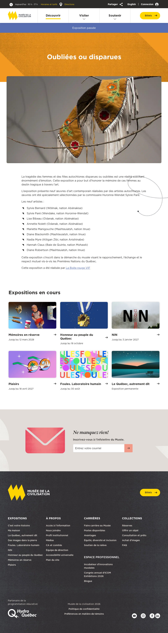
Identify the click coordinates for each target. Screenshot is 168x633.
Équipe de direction (57, 550)
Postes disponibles (94, 530)
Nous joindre (53, 530)
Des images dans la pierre (22, 540)
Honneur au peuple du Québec (25, 555)
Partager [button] (113, 4)
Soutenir (115, 15)
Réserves (127, 525)
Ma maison (14, 530)
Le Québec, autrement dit (22, 535)
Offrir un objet (130, 530)
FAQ (124, 545)
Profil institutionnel (57, 535)
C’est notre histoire (19, 525)
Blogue (88, 581)
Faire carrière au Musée (97, 525)
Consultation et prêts (134, 535)
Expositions (17, 518)
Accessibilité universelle (59, 555)
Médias (50, 540)
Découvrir (53, 15)
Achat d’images (131, 540)
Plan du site (52, 560)
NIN (10, 550)
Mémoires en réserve (19, 560)
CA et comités (54, 545)
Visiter (84, 15)
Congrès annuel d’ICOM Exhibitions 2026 (97, 574)
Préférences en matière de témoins (84, 613)
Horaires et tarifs (36, 4)
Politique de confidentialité (84, 609)
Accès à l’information (58, 525)
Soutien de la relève (95, 545)
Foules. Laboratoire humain (23, 545)
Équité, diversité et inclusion (100, 540)
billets (148, 15)
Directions (69, 4)
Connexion (147, 4)
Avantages (90, 535)
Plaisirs (12, 564)
